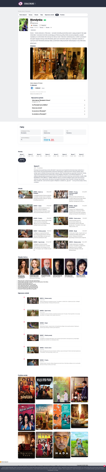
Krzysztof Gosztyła (45, 275)
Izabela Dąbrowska (34, 275)
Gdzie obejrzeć (23, 14)
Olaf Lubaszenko (69, 275)
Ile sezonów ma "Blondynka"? (39, 111)
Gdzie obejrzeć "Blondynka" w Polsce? (41, 100)
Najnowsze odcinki (49, 14)
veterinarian (33, 30)
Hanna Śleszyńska (80, 275)
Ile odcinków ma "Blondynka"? (39, 114)
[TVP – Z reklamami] (32, 88)
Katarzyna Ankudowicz (23, 287)
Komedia (32, 23)
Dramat (36, 23)
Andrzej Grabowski (57, 275)
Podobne (62, 14)
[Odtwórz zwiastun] (58, 63)
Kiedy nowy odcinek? (37, 108)
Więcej (43, 88)
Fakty (41, 14)
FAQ (57, 14)
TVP (31, 22)
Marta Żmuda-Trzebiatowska (21, 276)
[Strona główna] (27, 3)
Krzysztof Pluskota (22, 288)
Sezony (30, 14)
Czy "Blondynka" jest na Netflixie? (40, 105)
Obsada (36, 14)
